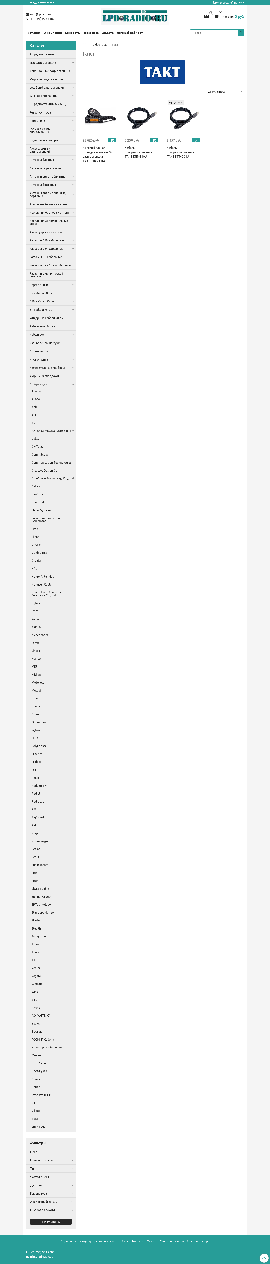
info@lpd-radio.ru (42, 14)
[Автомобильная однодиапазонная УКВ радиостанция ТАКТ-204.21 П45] (100, 117)
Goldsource (39, 552)
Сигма (36, 1079)
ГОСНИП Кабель (43, 1039)
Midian (36, 674)
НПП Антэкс (40, 1063)
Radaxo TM (39, 785)
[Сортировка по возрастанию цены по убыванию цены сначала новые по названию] (224, 92)
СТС (34, 1102)
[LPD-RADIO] (135, 16)
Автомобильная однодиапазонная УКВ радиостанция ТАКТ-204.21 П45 (99, 154)
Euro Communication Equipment (46, 519)
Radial (36, 793)
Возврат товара (198, 1241)
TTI (34, 960)
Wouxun (37, 984)
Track (35, 952)
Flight (35, 536)
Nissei (35, 714)
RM (34, 825)
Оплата (108, 32)
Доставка (91, 32)
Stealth (36, 928)
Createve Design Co (44, 470)
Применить (51, 1221)
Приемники (37, 120)
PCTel (35, 738)
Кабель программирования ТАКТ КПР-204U (180, 152)
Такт (35, 1118)
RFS (34, 809)
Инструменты (39, 359)
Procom (37, 753)
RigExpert (38, 817)
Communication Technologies (51, 462)
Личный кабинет (130, 32)
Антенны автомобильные (47, 176)
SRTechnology (41, 904)
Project (36, 761)
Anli (34, 407)
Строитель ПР (41, 1095)
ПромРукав (39, 1071)
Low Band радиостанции (47, 87)
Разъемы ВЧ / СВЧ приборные (50, 265)
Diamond (38, 502)
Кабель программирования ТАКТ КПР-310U (138, 152)
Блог (125, 1241)
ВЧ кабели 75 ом (41, 309)
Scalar (36, 849)
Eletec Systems (41, 510)
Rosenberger (40, 841)
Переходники (39, 285)
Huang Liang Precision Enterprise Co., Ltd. (46, 594)
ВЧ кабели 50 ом (41, 293)
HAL (34, 568)
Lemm (36, 642)
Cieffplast (38, 446)
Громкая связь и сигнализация (41, 130)
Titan (35, 944)
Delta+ (36, 486)
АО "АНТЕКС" (41, 1015)
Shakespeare (40, 864)
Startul (36, 920)
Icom (35, 611)
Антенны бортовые (43, 184)
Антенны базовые (42, 159)
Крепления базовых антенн (49, 204)
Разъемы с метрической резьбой (46, 275)
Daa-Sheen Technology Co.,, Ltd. (53, 478)
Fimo (35, 529)
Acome (36, 391)
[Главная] (84, 44)
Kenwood (38, 619)
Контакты (73, 32)
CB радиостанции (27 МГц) (48, 104)
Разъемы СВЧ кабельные (47, 240)
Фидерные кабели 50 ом (47, 318)
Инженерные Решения (47, 1047)
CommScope (40, 454)
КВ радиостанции (42, 54)
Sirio (35, 873)
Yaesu (35, 991)
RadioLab (38, 801)
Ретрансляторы (41, 112)
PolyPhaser (39, 746)
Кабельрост (38, 334)
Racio (35, 777)
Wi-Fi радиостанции (43, 95)
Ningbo (36, 706)
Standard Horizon (43, 912)
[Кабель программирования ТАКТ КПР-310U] (142, 117)
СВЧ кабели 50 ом (42, 301)
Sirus (35, 880)
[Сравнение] (207, 16)
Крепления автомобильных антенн (49, 222)
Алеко (36, 1007)
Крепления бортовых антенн (50, 212)
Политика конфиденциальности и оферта (90, 1241)
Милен (36, 1055)
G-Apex (36, 544)
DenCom (37, 494)
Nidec (35, 698)
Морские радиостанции (46, 79)
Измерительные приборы (47, 367)
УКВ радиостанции (43, 62)
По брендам (99, 44)
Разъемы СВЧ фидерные (46, 248)
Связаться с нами (172, 1241)
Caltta (36, 438)
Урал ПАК (38, 1126)
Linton (36, 650)
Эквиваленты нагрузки (45, 343)
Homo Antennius (43, 576)
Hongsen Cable (41, 584)
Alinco (36, 399)
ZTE (34, 999)
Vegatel (37, 976)
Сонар (36, 1087)
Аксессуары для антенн (46, 232)
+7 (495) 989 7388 (42, 18)
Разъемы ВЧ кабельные (46, 257)
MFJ (34, 666)
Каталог (34, 32)
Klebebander (40, 635)
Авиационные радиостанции (50, 71)
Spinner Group (41, 896)
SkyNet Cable (40, 888)
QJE (34, 769)
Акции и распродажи (44, 376)
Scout (35, 857)
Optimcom (39, 722)
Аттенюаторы (39, 351)
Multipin (37, 690)
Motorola (38, 682)
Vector (36, 968)
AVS (34, 423)
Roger (35, 833)
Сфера (36, 1110)
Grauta (36, 560)
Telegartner (39, 936)
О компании (53, 32)
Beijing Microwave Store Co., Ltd (53, 430)
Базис (36, 1023)
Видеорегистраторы (44, 140)
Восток (37, 1031)
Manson (37, 658)
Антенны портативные (45, 168)
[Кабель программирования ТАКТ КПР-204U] (184, 117)
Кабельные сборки (42, 326)
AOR (35, 415)
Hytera (36, 603)
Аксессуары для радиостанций (41, 150)
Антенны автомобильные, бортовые (48, 194)
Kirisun (36, 627)
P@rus (36, 730)
